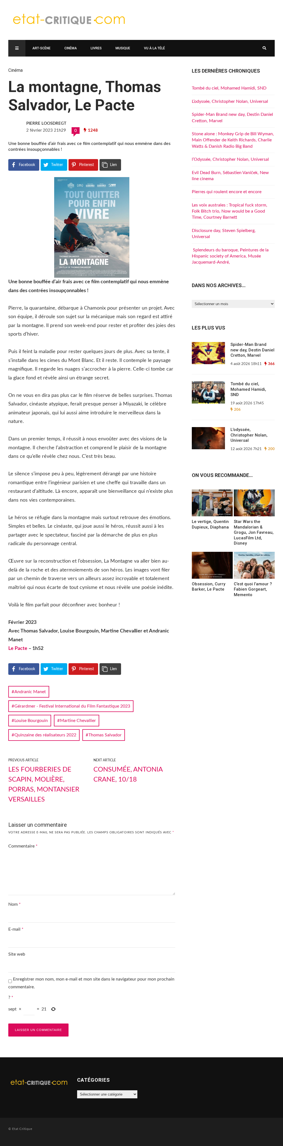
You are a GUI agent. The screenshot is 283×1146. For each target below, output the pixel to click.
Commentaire (23, 846)
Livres (96, 48)
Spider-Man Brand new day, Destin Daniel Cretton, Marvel (252, 350)
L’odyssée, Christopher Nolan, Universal (230, 101)
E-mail (15, 929)
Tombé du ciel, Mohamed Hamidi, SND (229, 88)
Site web (16, 954)
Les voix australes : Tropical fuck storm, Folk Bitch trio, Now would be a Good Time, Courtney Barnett (229, 211)
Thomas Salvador (105, 735)
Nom (14, 904)
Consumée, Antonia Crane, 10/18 (128, 774)
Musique (123, 48)
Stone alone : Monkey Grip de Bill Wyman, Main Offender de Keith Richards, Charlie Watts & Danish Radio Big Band (233, 140)
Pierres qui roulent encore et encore (226, 192)
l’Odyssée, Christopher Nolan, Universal (230, 159)
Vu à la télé (154, 48)
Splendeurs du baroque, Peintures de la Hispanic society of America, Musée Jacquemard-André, (230, 256)
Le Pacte (17, 648)
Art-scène (41, 48)
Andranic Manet (30, 692)
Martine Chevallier (78, 720)
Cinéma (70, 48)
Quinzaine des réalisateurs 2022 (45, 735)
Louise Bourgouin (31, 720)
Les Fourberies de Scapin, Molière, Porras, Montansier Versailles (43, 784)
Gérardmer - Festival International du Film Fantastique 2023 (72, 706)
